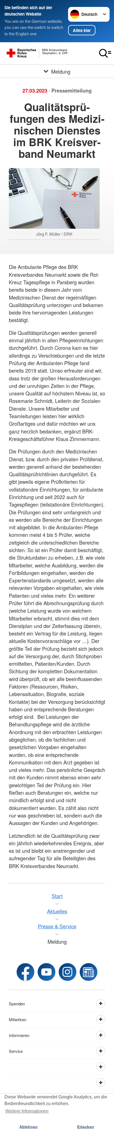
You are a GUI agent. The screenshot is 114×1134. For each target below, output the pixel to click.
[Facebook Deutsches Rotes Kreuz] (25, 972)
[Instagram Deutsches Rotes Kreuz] (67, 972)
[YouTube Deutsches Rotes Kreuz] (46, 972)
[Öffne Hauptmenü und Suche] (105, 53)
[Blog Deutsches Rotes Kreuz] (88, 972)
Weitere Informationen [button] (26, 1111)
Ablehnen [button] (28, 1127)
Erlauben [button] (85, 1127)
